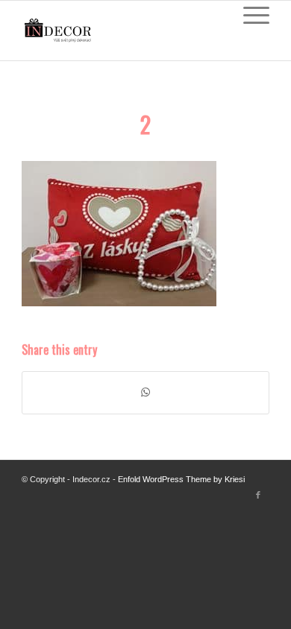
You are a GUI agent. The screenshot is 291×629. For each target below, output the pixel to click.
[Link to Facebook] (258, 495)
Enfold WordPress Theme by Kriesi (181, 479)
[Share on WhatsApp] (145, 392)
